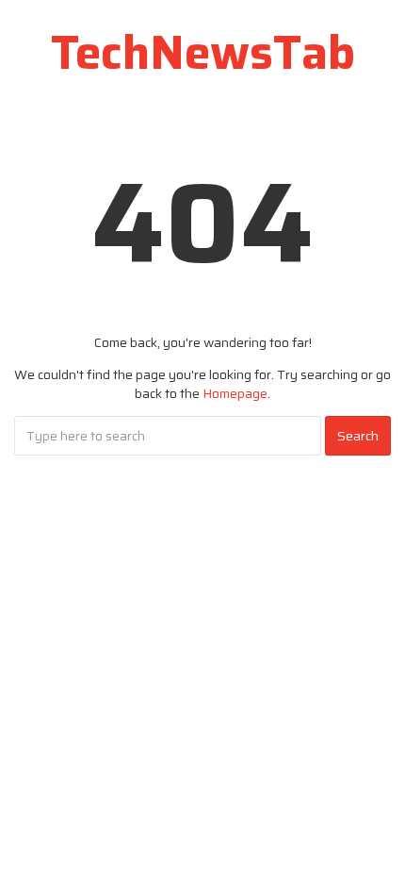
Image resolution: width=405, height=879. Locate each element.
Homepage (234, 393)
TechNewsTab (203, 52)
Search (358, 435)
